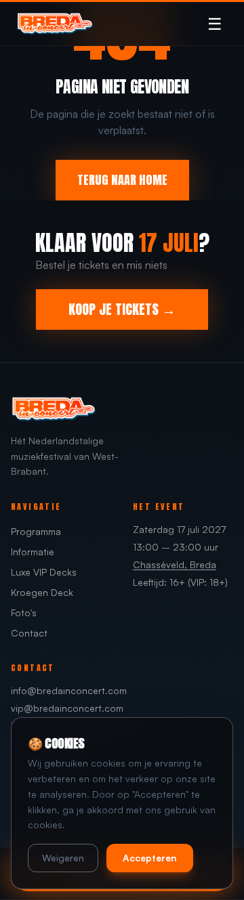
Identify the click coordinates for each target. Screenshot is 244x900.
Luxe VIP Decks (44, 572)
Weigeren (63, 857)
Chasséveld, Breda (174, 564)
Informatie (32, 551)
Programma (36, 531)
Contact (29, 633)
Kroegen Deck (42, 592)
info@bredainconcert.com (69, 690)
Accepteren (150, 857)
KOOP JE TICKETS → (122, 309)
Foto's (24, 612)
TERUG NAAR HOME (122, 180)
